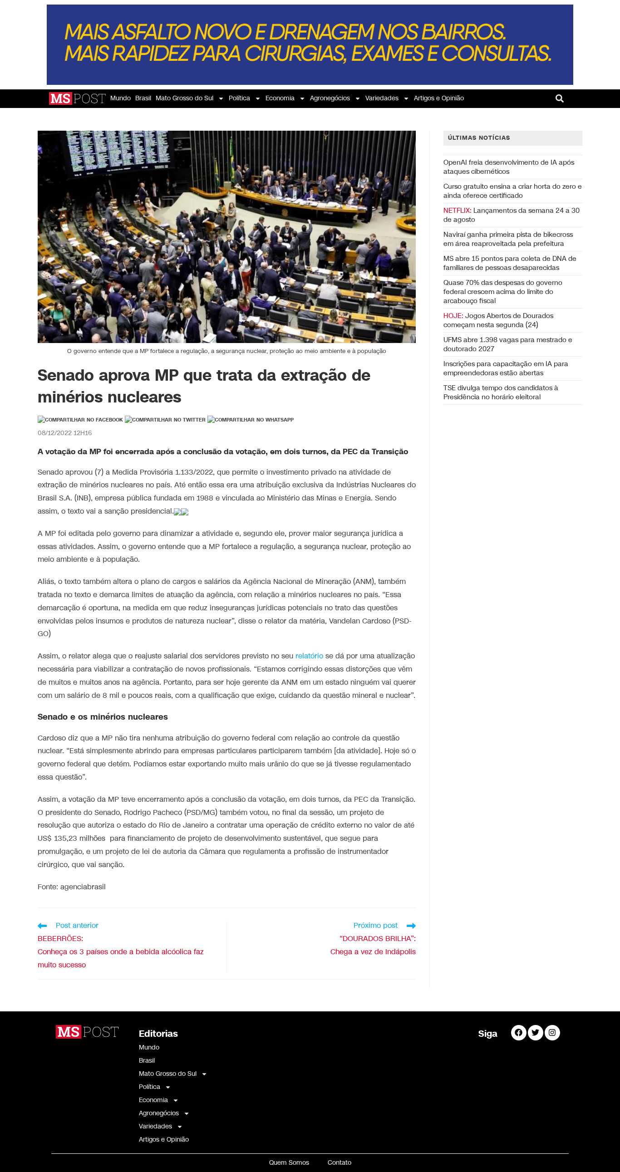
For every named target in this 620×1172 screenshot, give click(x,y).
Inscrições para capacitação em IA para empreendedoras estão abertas (505, 368)
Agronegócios (330, 98)
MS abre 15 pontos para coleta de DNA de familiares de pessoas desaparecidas (509, 263)
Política (239, 98)
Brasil (143, 98)
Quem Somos (289, 1162)
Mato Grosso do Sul (184, 98)
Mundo (120, 98)
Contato (339, 1162)
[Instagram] (552, 1032)
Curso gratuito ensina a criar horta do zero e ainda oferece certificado (512, 191)
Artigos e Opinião (439, 98)
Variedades (382, 98)
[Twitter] (535, 1032)
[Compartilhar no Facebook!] (80, 420)
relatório (309, 656)
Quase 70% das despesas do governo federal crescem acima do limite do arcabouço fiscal (502, 291)
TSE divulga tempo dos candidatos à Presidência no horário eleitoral (500, 392)
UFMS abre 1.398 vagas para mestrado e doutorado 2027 (507, 344)
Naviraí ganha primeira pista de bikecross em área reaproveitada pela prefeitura (508, 239)
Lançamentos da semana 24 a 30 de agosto (511, 215)
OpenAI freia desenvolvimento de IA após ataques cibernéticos (508, 167)
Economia (280, 98)
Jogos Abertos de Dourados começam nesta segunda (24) (498, 320)
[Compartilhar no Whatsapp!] (250, 420)
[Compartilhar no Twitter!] (165, 420)
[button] (559, 98)
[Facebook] (519, 1032)
